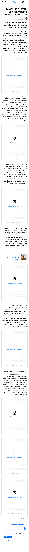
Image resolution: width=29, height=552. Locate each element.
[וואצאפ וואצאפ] (5, 2)
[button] (22, 2)
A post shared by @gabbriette (14, 91)
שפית (26, 518)
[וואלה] (14, 2)
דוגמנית (23, 518)
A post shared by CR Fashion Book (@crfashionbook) (13, 433)
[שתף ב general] (2, 2)
